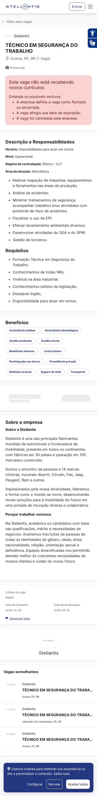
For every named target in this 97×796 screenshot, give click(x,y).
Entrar (77, 6)
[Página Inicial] (22, 6)
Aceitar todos (78, 784)
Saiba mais (61, 773)
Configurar (35, 784)
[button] (90, 7)
